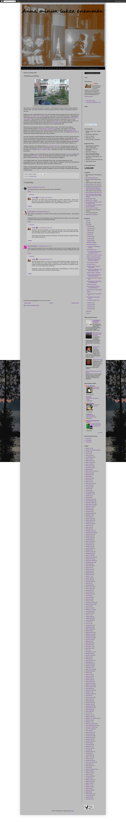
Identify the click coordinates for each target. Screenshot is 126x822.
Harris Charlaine (89, 541)
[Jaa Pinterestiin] (46, 174)
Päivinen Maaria (89, 702)
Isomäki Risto (89, 571)
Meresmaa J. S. (89, 646)
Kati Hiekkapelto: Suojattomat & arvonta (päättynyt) (94, 282)
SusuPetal (88, 750)
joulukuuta (89, 226)
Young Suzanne (89, 795)
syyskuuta (89, 232)
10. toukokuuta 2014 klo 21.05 (38, 187)
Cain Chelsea (89, 485)
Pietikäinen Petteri (90, 693)
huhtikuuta (89, 302)
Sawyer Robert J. (90, 732)
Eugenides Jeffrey (90, 513)
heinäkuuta (90, 236)
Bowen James (89, 473)
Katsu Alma (88, 583)
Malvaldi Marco (89, 627)
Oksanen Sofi (89, 674)
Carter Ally (88, 488)
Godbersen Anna (90, 523)
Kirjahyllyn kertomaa (92, 244)
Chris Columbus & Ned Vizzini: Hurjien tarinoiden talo (94, 275)
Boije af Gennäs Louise (91, 471)
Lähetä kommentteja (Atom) (32, 305)
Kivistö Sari (88, 595)
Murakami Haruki (90, 655)
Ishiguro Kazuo (89, 569)
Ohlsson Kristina (89, 671)
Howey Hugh (89, 564)
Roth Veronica (89, 720)
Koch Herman (89, 597)
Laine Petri (88, 606)
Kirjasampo (88, 438)
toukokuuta (90, 240)
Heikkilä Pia (88, 550)
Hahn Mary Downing (90, 532)
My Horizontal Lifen (74, 139)
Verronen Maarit (89, 776)
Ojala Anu (88, 672)
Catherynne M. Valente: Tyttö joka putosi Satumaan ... (93, 259)
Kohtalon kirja (71, 130)
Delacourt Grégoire (90, 501)
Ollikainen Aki (89, 678)
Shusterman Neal (90, 735)
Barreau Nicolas (89, 465)
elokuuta (89, 234)
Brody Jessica (89, 478)
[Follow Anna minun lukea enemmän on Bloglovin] (90, 125)
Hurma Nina (88, 567)
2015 (87, 222)
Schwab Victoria (89, 734)
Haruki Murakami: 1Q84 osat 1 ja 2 (94, 192)
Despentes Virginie (90, 502)
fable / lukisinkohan (32, 246)
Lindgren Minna (89, 618)
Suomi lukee (89, 442)
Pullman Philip (89, 700)
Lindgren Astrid (89, 616)
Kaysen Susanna (90, 586)
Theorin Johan (89, 755)
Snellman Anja (89, 744)
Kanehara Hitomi (90, 581)
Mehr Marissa (89, 644)
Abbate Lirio (88, 448)
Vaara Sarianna (89, 765)
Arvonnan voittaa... (91, 264)
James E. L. (88, 576)
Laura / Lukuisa (31, 211)
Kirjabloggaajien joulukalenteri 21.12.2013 (96, 321)
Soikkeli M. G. (89, 746)
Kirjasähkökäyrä (90, 403)
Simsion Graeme (90, 737)
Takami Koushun (90, 751)
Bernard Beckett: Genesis (92, 177)
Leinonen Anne (89, 611)
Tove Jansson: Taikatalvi (92, 262)
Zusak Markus (89, 799)
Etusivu (24, 68)
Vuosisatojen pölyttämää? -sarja (93, 102)
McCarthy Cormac (90, 637)
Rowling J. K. (89, 721)
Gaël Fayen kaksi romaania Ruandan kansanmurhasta (97, 424)
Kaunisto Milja (89, 585)
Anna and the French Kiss (53, 146)
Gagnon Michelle (90, 520)
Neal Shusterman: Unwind (92, 208)
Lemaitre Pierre (89, 613)
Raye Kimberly (89, 709)
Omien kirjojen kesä (91, 249)
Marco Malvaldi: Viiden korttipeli (94, 289)
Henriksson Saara (90, 551)
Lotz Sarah (88, 622)
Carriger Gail (89, 487)
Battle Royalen (54, 122)
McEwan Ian (88, 641)
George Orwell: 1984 (90, 198)
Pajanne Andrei (89, 681)
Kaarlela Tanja (89, 579)
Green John (88, 527)
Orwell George (89, 679)
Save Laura (88, 730)
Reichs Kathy (89, 711)
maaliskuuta (90, 304)
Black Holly (88, 469)
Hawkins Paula (89, 546)
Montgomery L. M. (90, 651)
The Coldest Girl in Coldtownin (37, 116)
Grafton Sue (88, 525)
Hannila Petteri (89, 539)
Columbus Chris (89, 493)
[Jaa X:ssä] (43, 174)
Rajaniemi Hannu (90, 706)
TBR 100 (58, 68)
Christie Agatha (89, 492)
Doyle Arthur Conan (90, 504)
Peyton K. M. (89, 692)
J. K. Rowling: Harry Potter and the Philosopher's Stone (94, 202)
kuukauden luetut (32, 176)
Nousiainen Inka (89, 664)
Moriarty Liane (89, 653)
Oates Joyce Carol (90, 669)
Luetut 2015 (50, 68)
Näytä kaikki (100, 432)
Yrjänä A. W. (88, 797)
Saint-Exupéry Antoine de (92, 725)
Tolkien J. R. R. (89, 757)
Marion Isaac (89, 630)
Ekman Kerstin (89, 508)
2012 (87, 313)
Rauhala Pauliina (90, 707)
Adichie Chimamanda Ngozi (92, 450)
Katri (29, 187)
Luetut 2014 (41, 68)
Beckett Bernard (89, 467)
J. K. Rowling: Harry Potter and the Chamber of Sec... (94, 252)
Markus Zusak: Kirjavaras (91, 214)
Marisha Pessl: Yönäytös (91, 200)
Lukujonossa (89, 414)
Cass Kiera (88, 490)
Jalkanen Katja (89, 574)
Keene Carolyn (89, 588)
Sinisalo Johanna (90, 741)
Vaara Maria (88, 764)
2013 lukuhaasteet (80, 68)
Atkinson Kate (89, 455)
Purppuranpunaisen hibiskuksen (46, 128)
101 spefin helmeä (68, 68)
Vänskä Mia (88, 778)
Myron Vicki (88, 657)
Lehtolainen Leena (90, 609)
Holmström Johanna (90, 557)
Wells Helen (88, 788)
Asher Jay (88, 453)
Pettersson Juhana (90, 690)
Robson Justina (89, 716)
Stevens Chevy (89, 748)
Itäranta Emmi (89, 572)
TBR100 (89, 291)
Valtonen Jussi (89, 772)
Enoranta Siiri (89, 511)
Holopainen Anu (89, 558)
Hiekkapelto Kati (89, 553)
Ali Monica (88, 451)
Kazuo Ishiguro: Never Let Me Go (93, 184)
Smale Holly (88, 742)
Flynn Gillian (89, 516)
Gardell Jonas (89, 522)
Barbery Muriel (89, 460)
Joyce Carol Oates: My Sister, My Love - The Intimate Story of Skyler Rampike (94, 195)
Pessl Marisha (89, 688)
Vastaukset (31, 194)
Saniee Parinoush (90, 728)
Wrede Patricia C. (90, 793)
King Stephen (89, 592)
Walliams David (89, 781)
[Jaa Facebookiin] (44, 174)
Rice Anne (88, 713)
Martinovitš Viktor (90, 634)
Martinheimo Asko (90, 632)
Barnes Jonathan (90, 462)
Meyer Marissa (89, 648)
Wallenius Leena (90, 779)
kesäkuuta (89, 238)
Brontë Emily (89, 479)
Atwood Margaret (90, 457)
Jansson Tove (89, 578)
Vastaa (29, 191)
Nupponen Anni (89, 665)
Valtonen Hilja (89, 771)
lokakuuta (89, 230)
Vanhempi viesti (75, 303)
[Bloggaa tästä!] (41, 174)
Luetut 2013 (32, 68)
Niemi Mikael (89, 662)
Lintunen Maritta (89, 620)
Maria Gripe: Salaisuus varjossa (94, 255)
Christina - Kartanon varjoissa (44, 149)
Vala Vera (88, 767)
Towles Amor (89, 758)
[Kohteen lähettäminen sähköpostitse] (40, 174)
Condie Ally (88, 495)
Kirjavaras (69, 154)
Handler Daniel (89, 536)
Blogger (72, 811)
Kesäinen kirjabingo (91, 242)
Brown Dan (88, 481)
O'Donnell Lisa (89, 667)
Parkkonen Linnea (90, 685)
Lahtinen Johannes (90, 604)
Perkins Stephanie (90, 686)
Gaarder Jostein (89, 518)
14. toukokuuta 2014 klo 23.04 (45, 259)
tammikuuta (90, 308)
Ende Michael (89, 509)
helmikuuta (90, 306)
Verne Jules (88, 774)
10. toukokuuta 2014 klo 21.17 (43, 211)
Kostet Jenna (89, 599)
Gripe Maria (88, 529)
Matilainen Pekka (90, 636)
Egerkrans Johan (90, 506)
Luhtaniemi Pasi (89, 625)
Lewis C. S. (88, 614)
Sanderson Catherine (91, 727)
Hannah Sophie (89, 537)
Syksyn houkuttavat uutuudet (93, 257)
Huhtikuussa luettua (91, 284)
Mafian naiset (74, 132)
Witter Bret (88, 792)
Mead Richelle (89, 643)
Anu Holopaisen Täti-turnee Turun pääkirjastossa (93, 287)
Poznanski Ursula (90, 697)
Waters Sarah (89, 783)
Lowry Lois (88, 623)
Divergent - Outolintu (37, 155)
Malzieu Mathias (89, 629)
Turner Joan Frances (90, 762)
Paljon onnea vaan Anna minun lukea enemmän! (97, 334)
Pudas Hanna (89, 699)
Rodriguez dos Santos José (92, 718)
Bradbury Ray (89, 474)
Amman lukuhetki (90, 386)
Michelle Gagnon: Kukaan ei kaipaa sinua (93, 267)
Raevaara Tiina (89, 704)
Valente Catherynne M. (91, 769)
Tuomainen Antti (89, 760)
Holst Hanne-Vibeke (90, 560)
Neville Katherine (90, 660)
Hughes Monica (89, 565)
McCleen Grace (89, 639)
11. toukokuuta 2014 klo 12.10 (45, 246)
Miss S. (87, 650)
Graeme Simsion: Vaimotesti (93, 272)
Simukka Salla (89, 739)
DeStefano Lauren (90, 499)
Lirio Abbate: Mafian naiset (93, 300)
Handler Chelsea (90, 534)
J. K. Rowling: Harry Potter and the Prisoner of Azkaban (94, 205)
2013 (87, 311)
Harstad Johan (89, 544)
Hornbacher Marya (90, 562)
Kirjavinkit (88, 397)
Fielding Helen (89, 515)
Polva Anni (88, 695)
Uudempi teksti (27, 303)
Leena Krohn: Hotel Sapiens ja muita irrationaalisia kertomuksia (93, 188)
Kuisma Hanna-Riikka (91, 602)
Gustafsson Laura (90, 530)
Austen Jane (89, 458)
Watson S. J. (88, 785)
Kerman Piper (89, 590)
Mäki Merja (88, 658)
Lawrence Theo (89, 608)
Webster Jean (89, 786)
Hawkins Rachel (89, 548)
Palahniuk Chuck (90, 683)
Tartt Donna (88, 753)
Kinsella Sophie (89, 593)
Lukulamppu (89, 440)
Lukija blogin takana (90, 100)
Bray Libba (88, 476)
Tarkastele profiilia (88, 96)
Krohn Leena (89, 600)
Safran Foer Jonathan (91, 723)
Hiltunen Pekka (89, 555)
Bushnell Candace (90, 483)
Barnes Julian (89, 464)
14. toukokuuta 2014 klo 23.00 (45, 197)
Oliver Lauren (89, 676)
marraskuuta (90, 228)
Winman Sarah (89, 790)
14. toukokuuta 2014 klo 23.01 (45, 227)
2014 (87, 224)
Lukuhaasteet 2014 (93, 68)
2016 (87, 220)
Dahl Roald (88, 497)
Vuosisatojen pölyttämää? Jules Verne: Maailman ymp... (94, 270)
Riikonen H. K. (89, 714)
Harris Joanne (89, 543)
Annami (34, 197)
